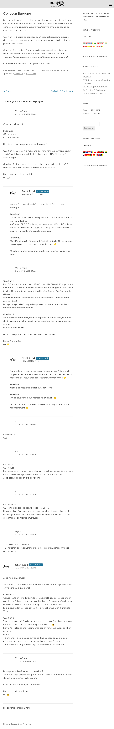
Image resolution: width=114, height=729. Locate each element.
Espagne (58, 70)
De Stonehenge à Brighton (95, 93)
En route (49, 70)
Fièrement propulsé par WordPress (17, 724)
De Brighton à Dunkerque (94, 90)
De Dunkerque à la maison (95, 87)
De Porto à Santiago (62, 91)
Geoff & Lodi (28, 191)
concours (18, 74)
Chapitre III (39, 70)
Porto (7, 91)
